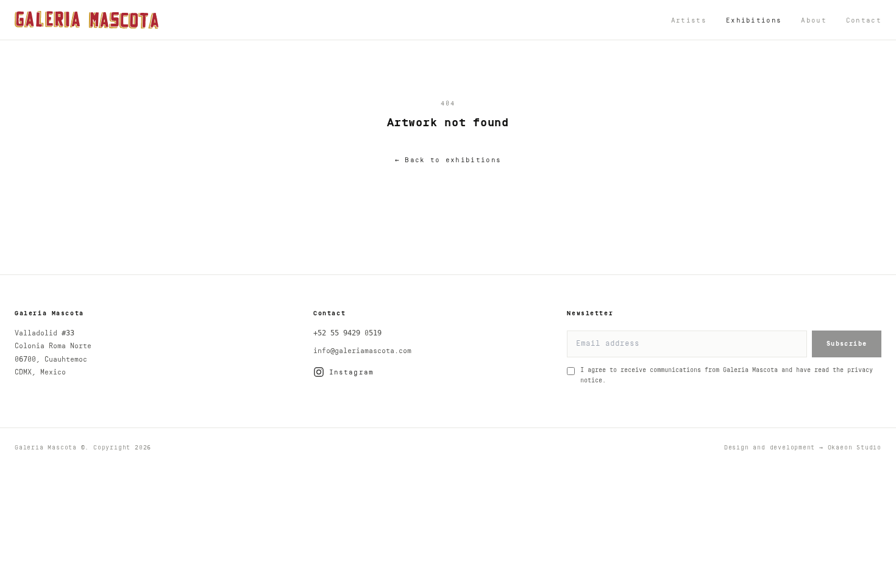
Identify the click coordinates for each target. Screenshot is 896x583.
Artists (688, 20)
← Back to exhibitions (448, 160)
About (814, 20)
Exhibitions (753, 20)
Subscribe (847, 344)
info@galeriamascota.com (362, 351)
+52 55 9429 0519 (347, 333)
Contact (863, 20)
